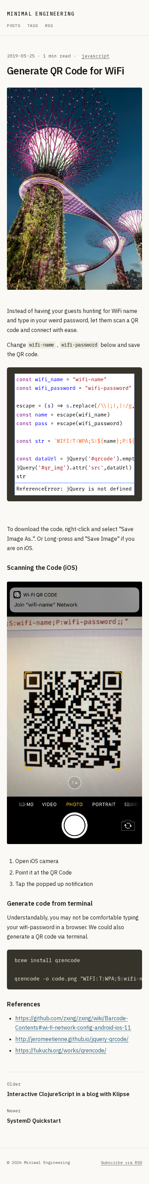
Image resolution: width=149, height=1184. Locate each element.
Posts (13, 25)
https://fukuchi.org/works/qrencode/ (60, 1050)
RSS (49, 25)
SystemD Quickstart (34, 1120)
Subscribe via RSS (121, 1162)
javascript (95, 56)
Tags (32, 25)
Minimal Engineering (41, 13)
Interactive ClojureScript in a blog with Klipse (68, 1094)
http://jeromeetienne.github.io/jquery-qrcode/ (72, 1038)
